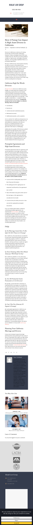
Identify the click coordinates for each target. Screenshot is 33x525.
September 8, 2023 (14, 47)
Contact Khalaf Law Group (19, 345)
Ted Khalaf (22, 47)
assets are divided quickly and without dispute (16, 163)
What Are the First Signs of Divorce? (16, 430)
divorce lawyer (15, 211)
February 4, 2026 (16, 411)
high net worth (9, 89)
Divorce (7, 47)
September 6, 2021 (16, 429)
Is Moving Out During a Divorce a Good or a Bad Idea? (16, 413)
